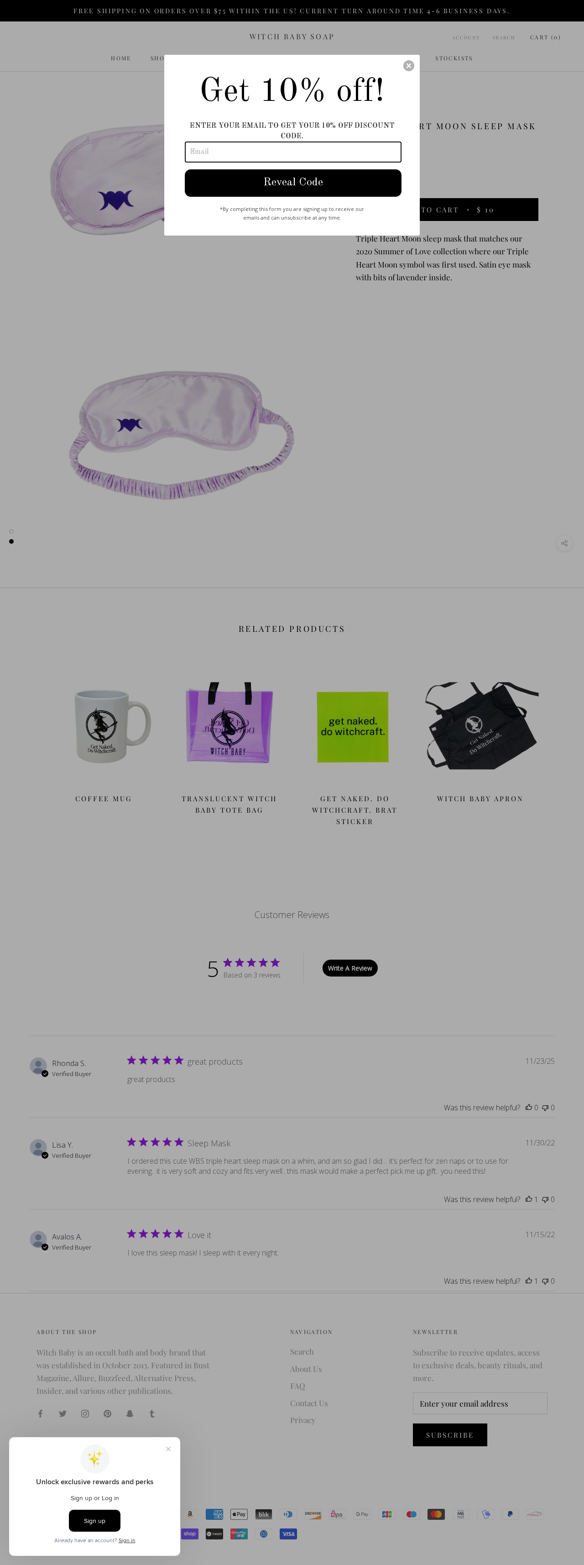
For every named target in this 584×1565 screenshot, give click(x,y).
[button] (408, 65)
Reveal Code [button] (293, 182)
